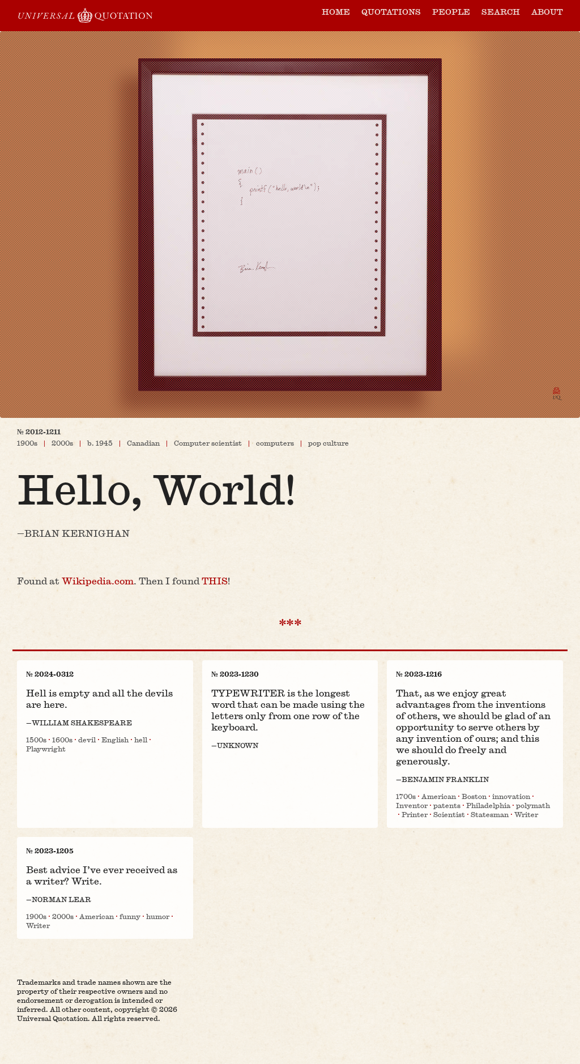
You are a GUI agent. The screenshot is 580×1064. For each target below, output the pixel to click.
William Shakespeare (82, 722)
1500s (36, 739)
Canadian (143, 443)
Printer (415, 814)
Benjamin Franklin (445, 779)
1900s (27, 443)
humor (157, 916)
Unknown (237, 745)
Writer (526, 814)
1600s (62, 739)
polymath (533, 805)
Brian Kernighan (77, 533)
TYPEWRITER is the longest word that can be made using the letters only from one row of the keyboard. (288, 709)
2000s (62, 443)
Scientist (449, 814)
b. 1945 (100, 443)
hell (140, 739)
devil (87, 739)
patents (446, 805)
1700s (406, 796)
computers (275, 443)
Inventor (412, 805)
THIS (215, 580)
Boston (474, 796)
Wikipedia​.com (98, 580)
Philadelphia (488, 805)
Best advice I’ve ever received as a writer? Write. (101, 875)
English (115, 739)
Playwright (46, 749)
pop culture (328, 443)
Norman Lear (61, 899)
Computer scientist (208, 443)
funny (130, 916)
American (438, 796)
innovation (511, 796)
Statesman (490, 814)
